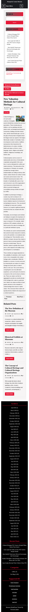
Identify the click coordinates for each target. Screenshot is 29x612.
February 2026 (13, 413)
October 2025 (13, 421)
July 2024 (13, 461)
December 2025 (14, 416)
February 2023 (13, 507)
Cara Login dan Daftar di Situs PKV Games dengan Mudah (13, 42)
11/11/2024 (9, 313)
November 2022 (13, 515)
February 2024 (13, 475)
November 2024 (13, 450)
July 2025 (13, 429)
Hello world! (9, 74)
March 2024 (13, 472)
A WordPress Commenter (12, 73)
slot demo (14, 599)
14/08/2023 (9, 375)
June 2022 (13, 528)
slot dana (14, 592)
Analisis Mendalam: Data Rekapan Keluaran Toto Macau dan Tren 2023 (13, 55)
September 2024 (13, 456)
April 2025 (13, 437)
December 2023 (13, 480)
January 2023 (13, 509)
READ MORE (10, 330)
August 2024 (13, 458)
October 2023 (13, 485)
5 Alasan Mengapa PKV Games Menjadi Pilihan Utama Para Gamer (13, 36)
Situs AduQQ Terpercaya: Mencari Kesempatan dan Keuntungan (14, 49)
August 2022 (13, 523)
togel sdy (14, 602)
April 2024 (13, 469)
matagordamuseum (16, 107)
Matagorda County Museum (14, 1)
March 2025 (13, 440)
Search (10, 14)
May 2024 (13, 467)
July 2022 (13, 526)
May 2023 (13, 499)
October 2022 (13, 518)
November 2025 (13, 418)
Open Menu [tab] (9, 6)
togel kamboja (14, 589)
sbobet (14, 595)
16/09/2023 (9, 342)
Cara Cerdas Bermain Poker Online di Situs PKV (14, 563)
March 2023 (13, 504)
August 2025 (13, 426)
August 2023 (13, 491)
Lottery (13, 571)
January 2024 (13, 477)
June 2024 (13, 464)
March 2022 (13, 536)
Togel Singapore (15, 582)
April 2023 (13, 501)
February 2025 (13, 442)
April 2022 (13, 534)
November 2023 (13, 483)
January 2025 (13, 445)
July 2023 (13, 493)
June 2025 (13, 432)
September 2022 (13, 520)
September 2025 (13, 424)
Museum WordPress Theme (13, 607)
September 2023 (13, 488)
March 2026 (14, 410)
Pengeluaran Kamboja (14, 586)
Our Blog (7, 88)
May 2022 (13, 531)
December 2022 (13, 512)
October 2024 (13, 453)
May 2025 (13, 434)
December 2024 (13, 448)
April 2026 (13, 407)
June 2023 (13, 496)
